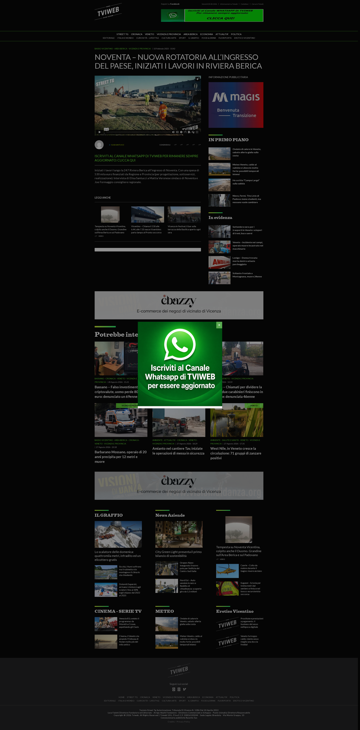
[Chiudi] (219, 325)
